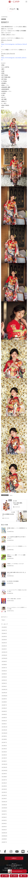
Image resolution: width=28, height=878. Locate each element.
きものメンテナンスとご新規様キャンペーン (17, 546)
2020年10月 (4, 836)
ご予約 (24, 876)
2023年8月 (4, 739)
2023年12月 (4, 727)
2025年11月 (4, 655)
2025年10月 (4, 658)
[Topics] (6, 505)
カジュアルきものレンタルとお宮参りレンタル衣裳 (17, 608)
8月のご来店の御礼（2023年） (17, 503)
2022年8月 (4, 776)
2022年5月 (4, 786)
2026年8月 (4, 627)
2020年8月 (4, 839)
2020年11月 (4, 833)
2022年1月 (4, 798)
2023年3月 (4, 755)
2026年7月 (4, 630)
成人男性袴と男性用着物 (13, 581)
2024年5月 (4, 711)
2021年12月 (4, 801)
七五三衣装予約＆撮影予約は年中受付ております (16, 537)
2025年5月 (4, 674)
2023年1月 (4, 761)
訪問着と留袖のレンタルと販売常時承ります (17, 528)
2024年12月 (4, 689)
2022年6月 (4, 783)
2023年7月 (4, 742)
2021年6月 (4, 817)
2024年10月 (4, 695)
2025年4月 (4, 677)
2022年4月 (4, 789)
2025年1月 (4, 686)
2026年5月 (4, 636)
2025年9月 (4, 661)
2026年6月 (4, 633)
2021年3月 (4, 826)
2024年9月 (4, 699)
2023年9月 (4, 736)
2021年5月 (4, 820)
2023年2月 (4, 758)
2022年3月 (4, 792)
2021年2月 (4, 829)
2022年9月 (4, 773)
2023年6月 (4, 745)
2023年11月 (4, 730)
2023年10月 (4, 733)
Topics (3, 19)
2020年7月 (4, 842)
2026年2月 (4, 646)
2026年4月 (4, 639)
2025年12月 (4, 652)
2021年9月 (4, 811)
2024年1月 (4, 723)
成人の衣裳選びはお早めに (8, 514)
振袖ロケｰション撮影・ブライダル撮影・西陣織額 (16, 555)
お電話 (6, 876)
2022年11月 (4, 767)
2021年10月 (4, 808)
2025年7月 (4, 667)
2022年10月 (4, 770)
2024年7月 (4, 705)
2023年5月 (4, 748)
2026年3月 (4, 642)
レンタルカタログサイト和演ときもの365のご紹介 (17, 590)
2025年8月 (4, 664)
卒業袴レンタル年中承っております (15, 563)
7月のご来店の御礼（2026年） (14, 598)
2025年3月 (4, 680)
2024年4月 (4, 714)
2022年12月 (4, 764)
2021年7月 (4, 814)
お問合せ (14, 858)
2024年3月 (4, 717)
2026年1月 (4, 649)
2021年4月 (4, 823)
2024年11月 (4, 692)
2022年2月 (4, 795)
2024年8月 (4, 702)
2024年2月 (4, 720)
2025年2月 (4, 683)
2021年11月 (4, 804)
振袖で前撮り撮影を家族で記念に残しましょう (16, 573)
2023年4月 (4, 752)
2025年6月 (4, 670)
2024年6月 (4, 708)
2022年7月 (4, 780)
